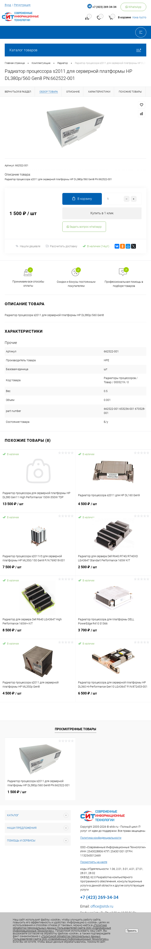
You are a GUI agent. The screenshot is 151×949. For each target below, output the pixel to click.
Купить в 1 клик (101, 213)
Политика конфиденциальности (100, 837)
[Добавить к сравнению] (141, 113)
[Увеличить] (75, 127)
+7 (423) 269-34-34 (104, 6)
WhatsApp (134, 6)
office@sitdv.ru (101, 906)
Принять (132, 930)
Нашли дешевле (30, 246)
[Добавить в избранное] (141, 105)
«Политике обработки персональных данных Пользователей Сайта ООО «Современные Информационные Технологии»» (62, 928)
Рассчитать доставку (63, 246)
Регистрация (22, 5)
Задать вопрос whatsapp (85, 226)
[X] (133, 246)
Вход (8, 5)
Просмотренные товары (75, 729)
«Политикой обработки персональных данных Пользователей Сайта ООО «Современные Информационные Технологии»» (61, 938)
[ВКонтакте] (117, 246)
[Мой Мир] (128, 246)
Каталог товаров (23, 50)
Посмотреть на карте (93, 862)
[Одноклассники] (122, 246)
